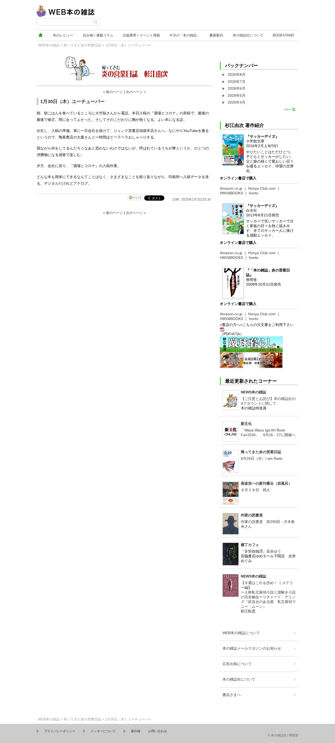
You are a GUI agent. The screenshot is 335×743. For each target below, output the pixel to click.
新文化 (246, 423)
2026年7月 (236, 81)
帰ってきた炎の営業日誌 (82, 45)
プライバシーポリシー (59, 731)
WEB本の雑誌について (241, 633)
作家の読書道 (252, 515)
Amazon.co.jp (231, 188)
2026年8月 (236, 74)
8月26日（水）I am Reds (261, 458)
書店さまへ (231, 695)
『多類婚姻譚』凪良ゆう (261, 551)
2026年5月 (236, 95)
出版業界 (141, 35)
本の (63, 35)
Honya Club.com (262, 188)
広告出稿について (237, 664)
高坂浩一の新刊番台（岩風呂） (266, 483)
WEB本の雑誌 (48, 45)
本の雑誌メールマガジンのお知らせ (251, 648)
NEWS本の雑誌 (253, 392)
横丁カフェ (250, 545)
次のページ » (136, 92)
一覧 (292, 109)
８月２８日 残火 (255, 490)
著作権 (135, 731)
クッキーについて (103, 731)
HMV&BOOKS (231, 193)
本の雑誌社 (248, 35)
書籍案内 (216, 35)
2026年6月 (236, 88)
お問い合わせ (157, 731)
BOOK (283, 35)
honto (253, 193)
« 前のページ (113, 92)
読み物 (98, 35)
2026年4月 (236, 102)
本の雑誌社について (238, 679)
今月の (184, 35)
